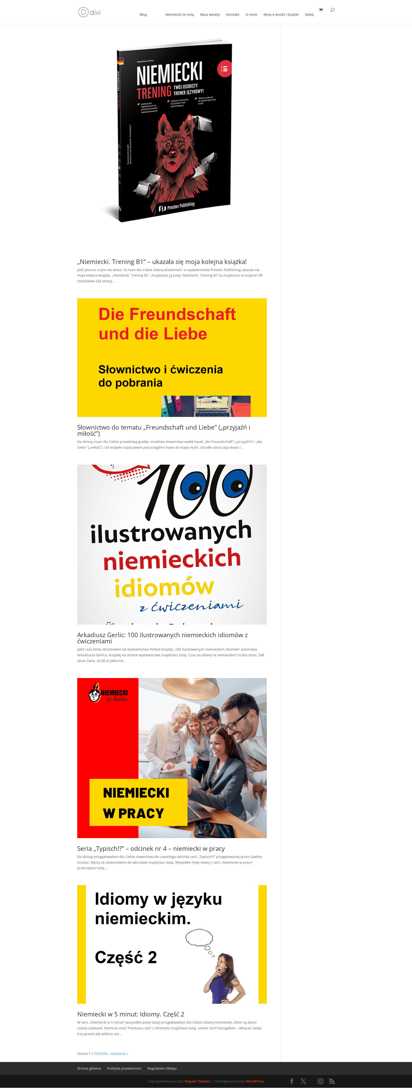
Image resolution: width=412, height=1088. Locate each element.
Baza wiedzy (210, 15)
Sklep (309, 15)
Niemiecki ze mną (179, 15)
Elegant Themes (198, 1081)
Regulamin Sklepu (162, 1068)
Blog (143, 15)
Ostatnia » (120, 1053)
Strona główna (89, 1068)
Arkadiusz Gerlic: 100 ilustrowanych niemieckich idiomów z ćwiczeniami (162, 638)
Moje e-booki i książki (281, 15)
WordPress (255, 1081)
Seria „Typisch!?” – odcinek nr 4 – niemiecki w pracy (151, 848)
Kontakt (232, 15)
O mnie (251, 15)
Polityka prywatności (124, 1068)
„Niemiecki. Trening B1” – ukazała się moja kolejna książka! (162, 261)
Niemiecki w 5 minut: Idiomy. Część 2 (130, 1014)
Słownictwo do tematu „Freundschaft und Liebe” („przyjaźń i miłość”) (163, 430)
